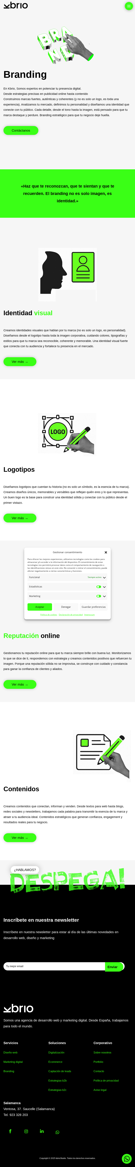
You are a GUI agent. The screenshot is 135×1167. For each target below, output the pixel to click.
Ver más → (20, 361)
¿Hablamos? (25, 870)
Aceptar (39, 607)
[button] (106, 552)
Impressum (89, 614)
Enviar (113, 967)
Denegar (66, 607)
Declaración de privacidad (71, 614)
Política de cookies (48, 614)
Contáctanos (21, 130)
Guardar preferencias (94, 607)
